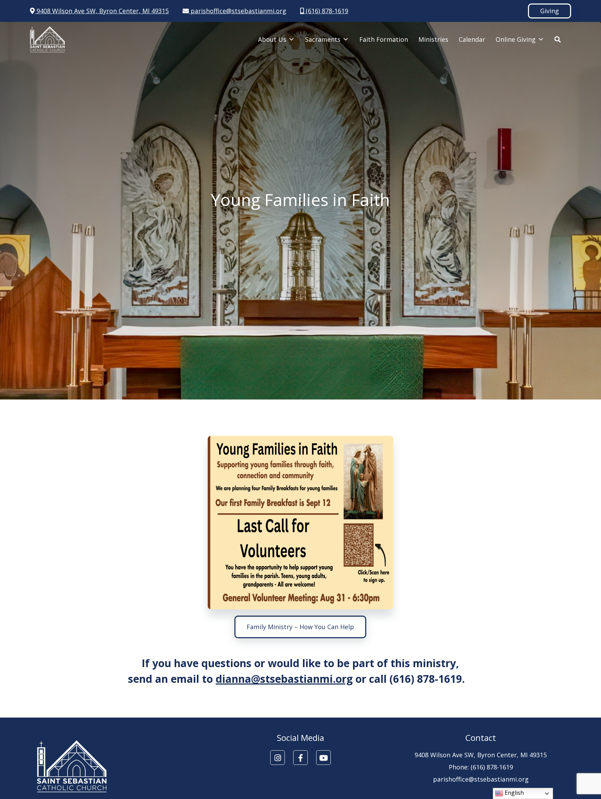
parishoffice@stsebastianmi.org (237, 11)
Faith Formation (383, 39)
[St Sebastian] (47, 39)
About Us (272, 39)
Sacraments (322, 39)
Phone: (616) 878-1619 (481, 767)
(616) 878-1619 (326, 11)
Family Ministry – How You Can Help (300, 627)
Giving (549, 11)
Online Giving (516, 39)
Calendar (472, 39)
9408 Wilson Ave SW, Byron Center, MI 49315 (102, 11)
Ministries (433, 39)
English (513, 793)
